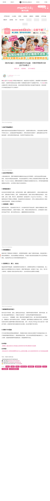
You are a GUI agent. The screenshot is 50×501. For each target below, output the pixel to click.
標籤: (3, 366)
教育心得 (16, 68)
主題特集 (11, 19)
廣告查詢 (37, 2)
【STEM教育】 (31, 68)
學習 (7, 366)
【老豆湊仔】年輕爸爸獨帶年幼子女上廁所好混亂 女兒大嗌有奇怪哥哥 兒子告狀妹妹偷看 (25, 351)
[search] (47, 6)
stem (44, 366)
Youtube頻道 (19, 363)
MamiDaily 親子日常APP (14, 360)
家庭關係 (37, 16)
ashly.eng (11, 75)
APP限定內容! (7, 16)
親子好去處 (43, 16)
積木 (4, 80)
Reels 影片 (22, 19)
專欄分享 (5, 19)
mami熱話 (14, 16)
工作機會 (45, 2)
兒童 (12, 366)
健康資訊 (31, 16)
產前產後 (25, 16)
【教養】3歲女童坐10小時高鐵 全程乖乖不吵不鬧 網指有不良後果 (19, 345)
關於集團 (4, 2)
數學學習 (38, 366)
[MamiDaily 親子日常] (25, 8)
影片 (16, 19)
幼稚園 (10, 80)
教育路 (19, 16)
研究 (44, 83)
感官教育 (31, 366)
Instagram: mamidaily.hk (15, 362)
